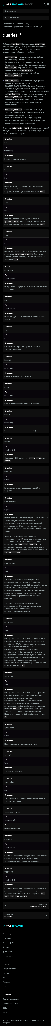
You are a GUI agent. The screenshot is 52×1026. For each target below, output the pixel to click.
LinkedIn (8, 952)
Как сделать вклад (11, 1003)
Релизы (6, 973)
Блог (5, 978)
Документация (9, 969)
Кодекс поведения (11, 999)
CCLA (5, 1008)
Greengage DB (9, 24)
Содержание (10, 11)
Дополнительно (12, 18)
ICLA (5, 1012)
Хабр (7, 947)
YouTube (9, 956)
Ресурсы (6, 982)
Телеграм (9, 943)
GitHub (8, 938)
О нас (5, 987)
